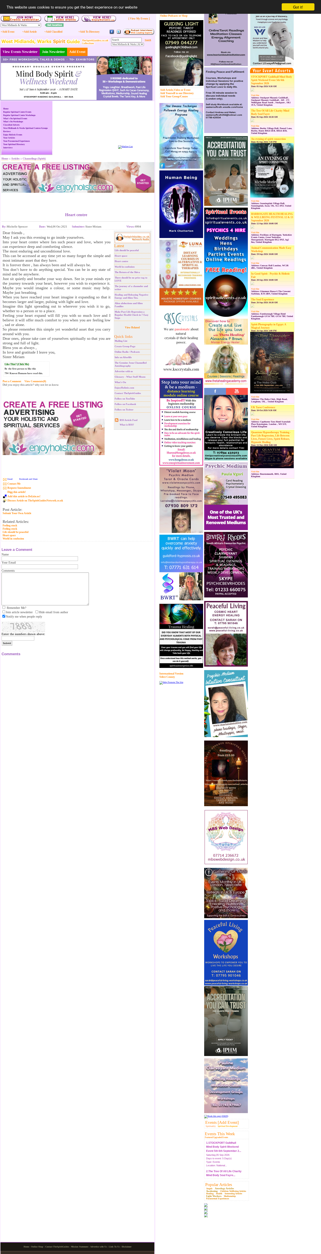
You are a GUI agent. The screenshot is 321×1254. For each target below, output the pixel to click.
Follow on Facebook (125, 404)
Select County (167, 676)
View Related (132, 327)
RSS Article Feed (128, 420)
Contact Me (14, 483)
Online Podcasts (169, 15)
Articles (15, 158)
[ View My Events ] (139, 18)
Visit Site (255, 95)
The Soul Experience (262, 299)
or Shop (183, 15)
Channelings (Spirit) (34, 158)
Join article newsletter (19, 612)
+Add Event (7, 31)
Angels (209, 1188)
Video (177, 89)
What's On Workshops (13, 122)
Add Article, (167, 89)
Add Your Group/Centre (174, 96)
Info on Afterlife (123, 357)
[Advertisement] (76, 199)
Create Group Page (125, 346)
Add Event (77, 52)
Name (5, 554)
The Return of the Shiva (127, 272)
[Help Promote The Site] (171, 682)
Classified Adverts (11, 125)
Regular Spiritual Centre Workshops (19, 115)
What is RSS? (127, 424)
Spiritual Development (228, 1126)
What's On (120, 382)
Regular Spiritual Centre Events (17, 112)
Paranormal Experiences (217, 1198)
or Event (185, 89)
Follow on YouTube (125, 398)
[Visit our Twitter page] (118, 33)
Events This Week (220, 1133)
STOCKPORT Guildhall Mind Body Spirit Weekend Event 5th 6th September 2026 (271, 80)
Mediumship (230, 1196)
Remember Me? (16, 607)
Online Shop (37, 1246)
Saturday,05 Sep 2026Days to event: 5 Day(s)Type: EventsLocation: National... (223, 1150)
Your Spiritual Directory (14, 144)
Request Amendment (19, 487)
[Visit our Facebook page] (111, 33)
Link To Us (114, 1246)
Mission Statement (79, 1246)
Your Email (9, 562)
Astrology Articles (224, 1188)
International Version (171, 673)
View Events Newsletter (20, 52)
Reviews (7, 131)
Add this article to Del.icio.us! (23, 496)
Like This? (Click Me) (17, 364)
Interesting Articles (233, 1193)
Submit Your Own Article (17, 513)
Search (148, 40)
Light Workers (213, 1196)
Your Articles (9, 138)
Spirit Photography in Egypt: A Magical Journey (268, 326)
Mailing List (121, 341)
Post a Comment (12, 381)
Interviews (8, 148)
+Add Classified (53, 31)
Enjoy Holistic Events (12, 135)
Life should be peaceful (127, 250)
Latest (119, 245)
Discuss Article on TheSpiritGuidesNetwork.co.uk (35, 500)
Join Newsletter (53, 52)
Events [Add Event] (222, 1122)
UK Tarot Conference (263, 407)
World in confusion (125, 266)
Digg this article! (16, 492)
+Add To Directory (89, 31)
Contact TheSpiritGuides (128, 393)
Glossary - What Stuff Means (130, 376)
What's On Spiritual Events (15, 118)
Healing (210, 1193)
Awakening (212, 1191)
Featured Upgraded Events (216, 1137)
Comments (8, 570)
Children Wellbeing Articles (233, 1191)
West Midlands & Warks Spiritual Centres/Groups (25, 128)
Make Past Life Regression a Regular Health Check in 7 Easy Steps (131, 314)
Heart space (121, 255)
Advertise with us (124, 371)
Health (219, 1193)
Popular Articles (218, 1184)
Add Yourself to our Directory (177, 93)
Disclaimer (126, 1246)
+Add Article (29, 31)
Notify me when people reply (24, 616)
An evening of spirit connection (268, 138)
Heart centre (121, 261)
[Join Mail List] (125, 146)
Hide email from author (53, 612)
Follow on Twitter (124, 409)
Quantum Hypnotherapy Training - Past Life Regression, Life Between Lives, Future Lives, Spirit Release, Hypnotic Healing (271, 437)
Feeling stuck (10, 525)
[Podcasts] (138, 34)
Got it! (298, 7)
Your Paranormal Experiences (16, 141)
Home (6, 109)
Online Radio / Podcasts (127, 351)
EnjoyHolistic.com (124, 387)
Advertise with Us (98, 1246)
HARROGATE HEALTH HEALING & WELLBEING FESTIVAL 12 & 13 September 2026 (272, 217)
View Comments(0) (35, 381)
